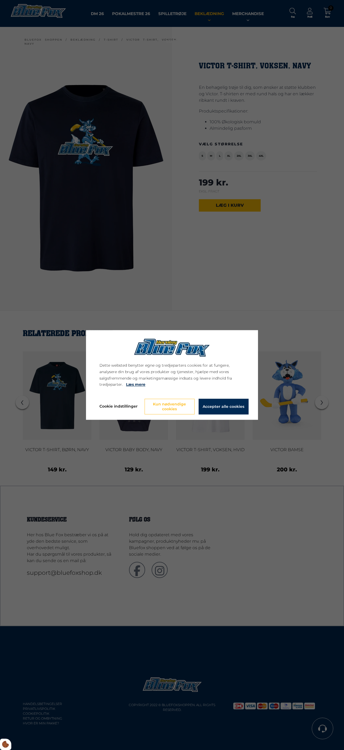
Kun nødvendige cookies (169, 407)
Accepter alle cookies (223, 406)
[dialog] (172, 375)
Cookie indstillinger (118, 406)
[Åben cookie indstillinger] (5, 744)
